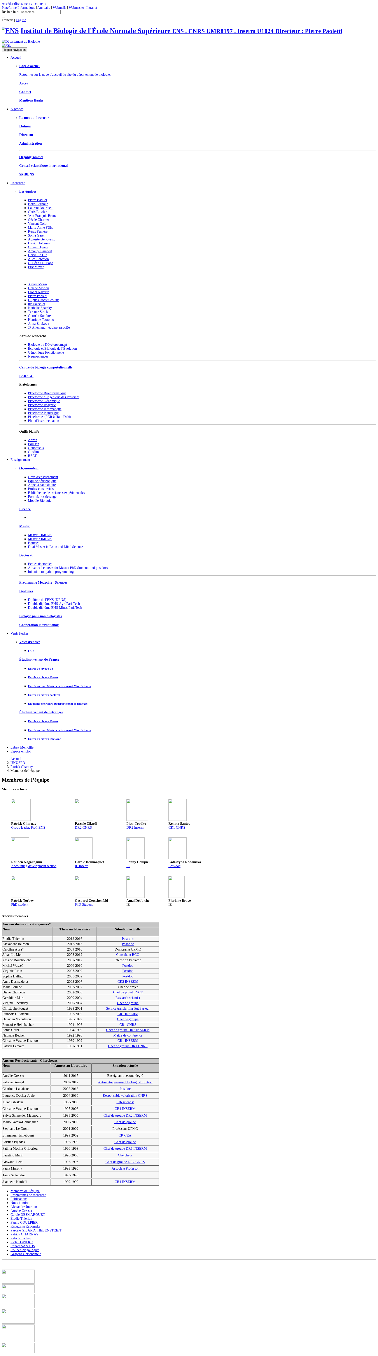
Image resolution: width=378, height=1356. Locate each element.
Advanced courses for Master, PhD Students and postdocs (68, 568)
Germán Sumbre (39, 316)
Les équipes (28, 191)
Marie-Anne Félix (40, 227)
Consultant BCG (127, 954)
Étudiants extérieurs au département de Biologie (58, 703)
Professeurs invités (41, 489)
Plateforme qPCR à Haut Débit (49, 417)
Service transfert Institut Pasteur (128, 1008)
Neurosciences (38, 356)
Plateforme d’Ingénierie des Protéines (53, 397)
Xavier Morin (37, 284)
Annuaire (43, 7)
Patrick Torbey (20, 1238)
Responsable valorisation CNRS (125, 1095)
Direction (26, 135)
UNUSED (17, 763)
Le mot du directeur (34, 117)
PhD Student (84, 904)
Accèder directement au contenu (24, 3)
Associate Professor (125, 1168)
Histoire (25, 126)
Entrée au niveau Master (43, 677)
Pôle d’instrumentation (43, 421)
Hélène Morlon (38, 288)
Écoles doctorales (40, 564)
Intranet (91, 7)
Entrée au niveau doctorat (44, 694)
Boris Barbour (38, 204)
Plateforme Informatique (18, 7)
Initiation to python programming (51, 572)
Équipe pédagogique (42, 481)
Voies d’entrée (29, 642)
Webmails (59, 7)
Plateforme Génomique (44, 401)
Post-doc (174, 866)
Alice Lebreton (38, 259)
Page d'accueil (29, 66)
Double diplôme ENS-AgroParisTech (54, 603)
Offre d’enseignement (43, 477)
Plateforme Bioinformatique (47, 393)
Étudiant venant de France (39, 659)
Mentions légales (31, 100)
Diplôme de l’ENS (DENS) (47, 600)
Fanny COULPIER (24, 1222)
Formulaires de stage (42, 496)
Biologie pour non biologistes (40, 616)
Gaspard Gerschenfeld (25, 1254)
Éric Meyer (36, 267)
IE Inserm (81, 866)
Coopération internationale (39, 625)
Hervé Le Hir (37, 255)
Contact (25, 92)
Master (24, 526)
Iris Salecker (36, 304)
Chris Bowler (37, 212)
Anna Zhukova (38, 323)
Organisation (28, 468)
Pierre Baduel (37, 200)
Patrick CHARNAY (24, 1234)
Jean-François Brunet (42, 216)
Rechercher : (10, 12)
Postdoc (127, 965)
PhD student (19, 904)
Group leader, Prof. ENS (28, 827)
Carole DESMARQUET (27, 1214)
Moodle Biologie (39, 500)
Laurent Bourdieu (40, 208)
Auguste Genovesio (41, 239)
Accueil (15, 57)
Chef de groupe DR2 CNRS (125, 1162)
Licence (25, 509)
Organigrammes (31, 157)
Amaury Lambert (40, 251)
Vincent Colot (37, 223)
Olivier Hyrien (38, 247)
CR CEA (125, 1135)
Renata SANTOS (22, 1246)
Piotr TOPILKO (21, 1242)
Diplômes (26, 591)
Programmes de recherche (28, 1195)
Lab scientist (125, 1102)
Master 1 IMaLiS (40, 535)
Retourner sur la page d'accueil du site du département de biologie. (65, 74)
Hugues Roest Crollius (43, 300)
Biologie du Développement (47, 344)
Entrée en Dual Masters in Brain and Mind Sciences (59, 686)
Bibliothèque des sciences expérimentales (56, 493)
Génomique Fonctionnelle (46, 352)
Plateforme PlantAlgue (43, 413)
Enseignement (20, 459)
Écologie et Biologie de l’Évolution (52, 348)
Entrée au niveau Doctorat (44, 738)
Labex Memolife (21, 747)
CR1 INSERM (127, 1014)
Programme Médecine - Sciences (43, 582)
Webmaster (76, 7)
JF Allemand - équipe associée (49, 327)
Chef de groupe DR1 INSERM (125, 1148)
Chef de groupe (127, 1003)
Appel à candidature (42, 485)
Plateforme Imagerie (42, 405)
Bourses (33, 543)
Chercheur (125, 1155)
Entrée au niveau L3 (40, 668)
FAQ (31, 651)
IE (128, 866)
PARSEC (26, 376)
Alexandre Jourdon (23, 1207)
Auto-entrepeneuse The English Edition (125, 1082)
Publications (18, 1199)
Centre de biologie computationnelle (45, 367)
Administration (30, 143)
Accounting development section (33, 866)
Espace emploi (20, 751)
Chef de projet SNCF (128, 992)
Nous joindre (19, 1203)
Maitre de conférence (127, 1035)
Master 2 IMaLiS (40, 539)
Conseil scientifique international (43, 165)
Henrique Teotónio (41, 319)
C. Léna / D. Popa (40, 263)
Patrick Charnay (21, 766)
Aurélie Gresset (21, 1210)
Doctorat (25, 555)
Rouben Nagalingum (24, 1250)
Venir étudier (19, 633)
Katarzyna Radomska (25, 1226)
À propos (16, 109)
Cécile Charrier (38, 219)
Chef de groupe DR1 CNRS (127, 1046)
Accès (23, 83)
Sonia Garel (36, 235)
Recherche (17, 183)
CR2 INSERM (127, 981)
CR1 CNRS (176, 827)
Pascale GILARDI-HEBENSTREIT (35, 1230)
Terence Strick (38, 312)
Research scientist (128, 998)
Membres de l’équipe (25, 1191)
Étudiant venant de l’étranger (41, 712)
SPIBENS (26, 174)
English (21, 20)
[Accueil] (10, 31)
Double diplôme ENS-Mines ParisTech (55, 607)
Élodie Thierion (21, 1218)
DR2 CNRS (83, 827)
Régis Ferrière (37, 231)
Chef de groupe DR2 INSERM (127, 1030)
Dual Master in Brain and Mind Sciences (56, 547)
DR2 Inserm (135, 827)
